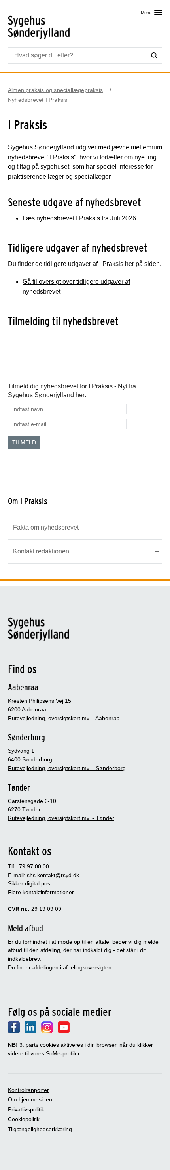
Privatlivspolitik (26, 1109)
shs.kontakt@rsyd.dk (53, 875)
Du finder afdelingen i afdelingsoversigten (59, 967)
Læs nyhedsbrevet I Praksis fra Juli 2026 (79, 218)
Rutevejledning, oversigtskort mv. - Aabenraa (64, 718)
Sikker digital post (30, 883)
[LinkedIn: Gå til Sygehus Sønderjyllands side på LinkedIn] (30, 1031)
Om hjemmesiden (30, 1099)
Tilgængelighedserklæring (40, 1129)
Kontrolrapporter (28, 1090)
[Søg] (154, 55)
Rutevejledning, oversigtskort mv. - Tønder (61, 818)
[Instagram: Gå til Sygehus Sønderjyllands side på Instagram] (47, 1031)
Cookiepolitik (24, 1119)
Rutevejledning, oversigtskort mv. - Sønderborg (67, 768)
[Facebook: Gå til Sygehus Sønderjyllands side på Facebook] (14, 1031)
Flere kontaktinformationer (41, 892)
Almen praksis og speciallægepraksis (55, 90)
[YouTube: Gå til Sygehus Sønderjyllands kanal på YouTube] (64, 1031)
